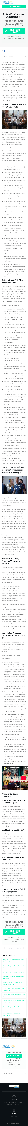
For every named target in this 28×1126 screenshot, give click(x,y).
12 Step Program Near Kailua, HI (13, 972)
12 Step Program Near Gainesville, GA (14, 15)
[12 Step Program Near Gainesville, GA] (14, 1027)
